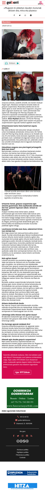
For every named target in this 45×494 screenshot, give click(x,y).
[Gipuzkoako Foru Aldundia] (22, 473)
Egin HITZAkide (22, 372)
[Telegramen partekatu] (31, 15)
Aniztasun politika (22, 450)
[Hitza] (22, 485)
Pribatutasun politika (22, 455)
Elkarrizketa (6, 22)
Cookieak (22, 457)
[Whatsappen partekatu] (25, 15)
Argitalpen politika (22, 452)
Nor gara (22, 431)
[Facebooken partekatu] (14, 15)
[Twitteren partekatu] (20, 15)
